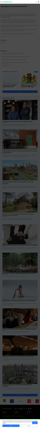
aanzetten (4, 423)
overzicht (18, 421)
